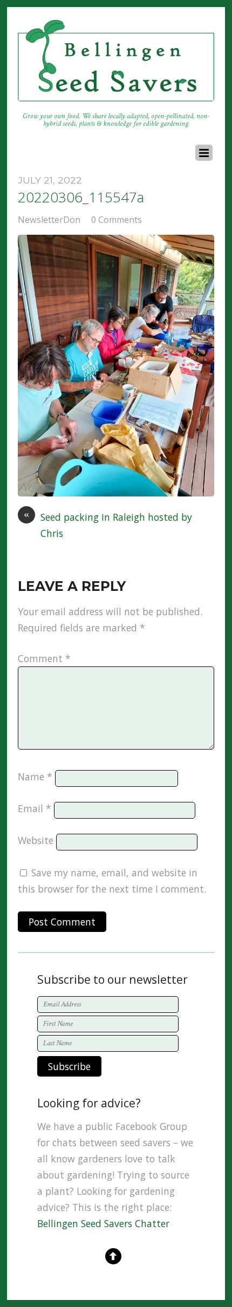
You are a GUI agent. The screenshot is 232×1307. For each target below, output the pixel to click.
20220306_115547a (81, 197)
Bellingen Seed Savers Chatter (103, 1223)
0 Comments (116, 220)
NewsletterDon (49, 220)
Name (35, 776)
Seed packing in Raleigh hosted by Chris (108, 524)
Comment (44, 658)
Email (34, 808)
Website (35, 840)
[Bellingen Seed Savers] (116, 96)
